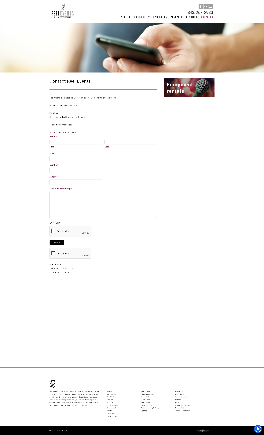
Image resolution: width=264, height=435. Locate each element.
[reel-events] (70, 11)
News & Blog (179, 394)
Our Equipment (181, 397)
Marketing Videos (147, 394)
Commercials (112, 408)
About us (110, 391)
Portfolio (139, 17)
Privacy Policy (180, 408)
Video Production (157, 17)
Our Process (111, 394)
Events (109, 411)
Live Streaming (112, 413)
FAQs (177, 402)
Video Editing (146, 391)
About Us (125, 17)
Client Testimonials (182, 405)
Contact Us (207, 17)
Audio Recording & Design (150, 408)
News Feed (191, 17)
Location (110, 400)
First (52, 147)
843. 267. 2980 (200, 12)
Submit (57, 242)
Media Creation (146, 405)
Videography (145, 402)
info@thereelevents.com (72, 117)
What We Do (177, 17)
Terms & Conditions (182, 411)
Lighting (144, 411)
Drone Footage (146, 397)
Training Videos (112, 416)
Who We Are (111, 397)
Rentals (178, 400)
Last (107, 147)
